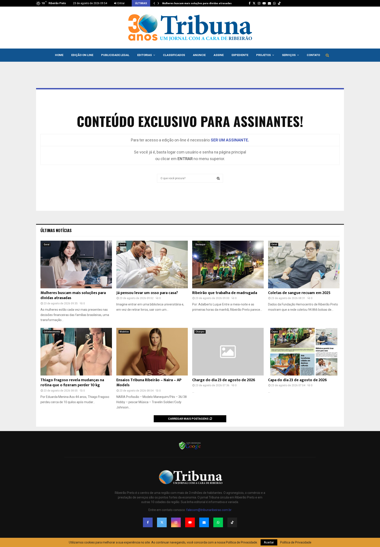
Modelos (124, 331)
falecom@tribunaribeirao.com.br (209, 510)
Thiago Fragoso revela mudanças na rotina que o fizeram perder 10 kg (72, 382)
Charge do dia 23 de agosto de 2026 (223, 380)
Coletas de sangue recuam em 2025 (299, 293)
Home (59, 55)
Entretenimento (52, 331)
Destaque (200, 244)
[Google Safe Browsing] (190, 449)
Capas (274, 331)
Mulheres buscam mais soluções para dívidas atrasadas (197, 3)
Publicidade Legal (115, 55)
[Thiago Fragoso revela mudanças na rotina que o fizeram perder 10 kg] (76, 351)
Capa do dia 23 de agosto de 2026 (297, 380)
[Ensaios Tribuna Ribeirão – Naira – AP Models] (152, 351)
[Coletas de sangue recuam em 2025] (304, 264)
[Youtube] (190, 522)
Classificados (174, 55)
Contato (313, 55)
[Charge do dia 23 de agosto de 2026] (228, 351)
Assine (219, 55)
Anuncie (199, 55)
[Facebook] (148, 522)
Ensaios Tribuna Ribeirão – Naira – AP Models (148, 382)
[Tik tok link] (279, 3)
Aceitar (269, 542)
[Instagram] (176, 522)
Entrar (121, 3)
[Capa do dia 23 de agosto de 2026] (304, 351)
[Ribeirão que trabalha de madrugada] (228, 264)
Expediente (240, 55)
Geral (46, 244)
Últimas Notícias (55, 230)
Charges (200, 331)
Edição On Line (82, 55)
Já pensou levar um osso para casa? (147, 293)
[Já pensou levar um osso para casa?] (152, 264)
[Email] (204, 522)
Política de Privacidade (295, 542)
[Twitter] (162, 522)
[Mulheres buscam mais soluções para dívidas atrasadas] (76, 264)
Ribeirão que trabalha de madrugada (224, 293)
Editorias (144, 55)
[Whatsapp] (218, 522)
